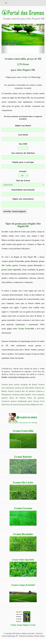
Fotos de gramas (35, 398)
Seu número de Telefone (23, 153)
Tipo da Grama (23, 181)
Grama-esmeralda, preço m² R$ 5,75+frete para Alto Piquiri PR (23, 64)
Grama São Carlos (23, 482)
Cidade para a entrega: (23, 162)
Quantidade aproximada (23, 190)
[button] (5, 38)
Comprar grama (9, 401)
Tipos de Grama (17, 398)
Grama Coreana (23, 508)
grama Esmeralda (16, 261)
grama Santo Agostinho (11, 270)
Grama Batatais (23, 456)
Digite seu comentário (23, 199)
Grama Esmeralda (23, 430)
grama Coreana (19, 265)
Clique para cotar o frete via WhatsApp (23, 77)
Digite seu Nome (23, 126)
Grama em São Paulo (24, 388)
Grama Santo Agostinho (23, 559)
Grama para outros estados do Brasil (19, 385)
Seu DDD (23, 144)
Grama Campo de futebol (23, 585)
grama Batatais (31, 261)
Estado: (23, 171)
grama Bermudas (35, 265)
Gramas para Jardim (22, 395)
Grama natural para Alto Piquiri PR (24, 18)
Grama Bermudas (23, 534)
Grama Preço (25, 405)
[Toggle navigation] (6, 3)
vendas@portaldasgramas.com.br (22, 377)
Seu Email (23, 135)
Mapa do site (37, 405)
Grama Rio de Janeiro (25, 391)
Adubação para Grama (28, 401)
